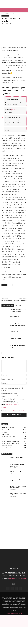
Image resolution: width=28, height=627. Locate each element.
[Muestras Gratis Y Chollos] (14, 4)
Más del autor (18, 305)
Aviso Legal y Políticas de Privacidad (14, 613)
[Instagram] (12, 588)
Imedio (19, 284)
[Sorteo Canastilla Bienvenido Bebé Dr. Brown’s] (5, 466)
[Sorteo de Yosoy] (5, 332)
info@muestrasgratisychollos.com (12, 404)
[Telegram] (6, 27)
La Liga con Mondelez (6, 300)
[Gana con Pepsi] (5, 318)
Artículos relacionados (7, 305)
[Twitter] (13, 27)
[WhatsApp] (2, 27)
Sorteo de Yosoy (14, 331)
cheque (9, 284)
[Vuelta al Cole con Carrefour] (5, 459)
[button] (2, 10)
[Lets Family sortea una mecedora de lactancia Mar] (5, 325)
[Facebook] (9, 27)
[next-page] (5, 353)
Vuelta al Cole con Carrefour (17, 457)
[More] (16, 27)
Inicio (2, 13)
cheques (15, 284)
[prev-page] (2, 353)
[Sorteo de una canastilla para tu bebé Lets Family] (5, 311)
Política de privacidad (18, 410)
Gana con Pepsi (14, 316)
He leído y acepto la (13, 410)
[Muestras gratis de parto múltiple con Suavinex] (5, 495)
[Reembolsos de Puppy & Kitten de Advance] (5, 480)
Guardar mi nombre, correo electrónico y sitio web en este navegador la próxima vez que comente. (13, 388)
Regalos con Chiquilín (16, 338)
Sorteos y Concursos (9, 13)
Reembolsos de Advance (20, 300)
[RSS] (16, 588)
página (13, 110)
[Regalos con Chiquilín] (5, 340)
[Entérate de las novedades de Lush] (5, 347)
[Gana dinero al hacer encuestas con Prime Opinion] (5, 488)
